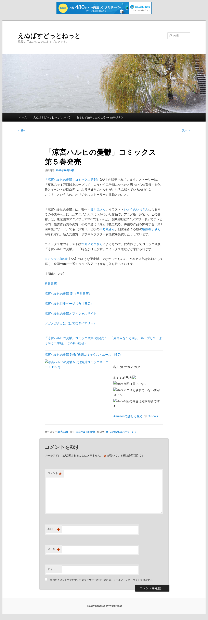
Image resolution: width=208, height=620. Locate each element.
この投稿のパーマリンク (123, 431)
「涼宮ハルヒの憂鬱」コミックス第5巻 (71, 179)
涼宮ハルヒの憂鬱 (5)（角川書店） (68, 293)
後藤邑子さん (151, 229)
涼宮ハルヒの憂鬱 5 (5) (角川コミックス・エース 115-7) (83, 354)
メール (54, 549)
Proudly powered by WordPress (104, 606)
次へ (186, 130)
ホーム (23, 117)
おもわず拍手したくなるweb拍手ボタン (100, 117)
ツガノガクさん (92, 244)
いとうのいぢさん (136, 209)
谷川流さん (98, 209)
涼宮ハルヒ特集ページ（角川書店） (69, 303)
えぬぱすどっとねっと (49, 35)
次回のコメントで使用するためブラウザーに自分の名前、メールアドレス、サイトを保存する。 (102, 579)
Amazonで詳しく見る (128, 416)
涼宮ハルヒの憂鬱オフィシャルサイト (70, 313)
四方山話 (63, 431)
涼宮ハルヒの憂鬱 (85, 431)
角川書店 (51, 283)
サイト (51, 569)
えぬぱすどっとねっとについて (51, 117)
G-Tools (153, 416)
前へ (22, 130)
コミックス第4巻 (56, 258)
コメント (55, 473)
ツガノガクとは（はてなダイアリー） (70, 323)
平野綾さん (107, 229)
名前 (54, 529)
